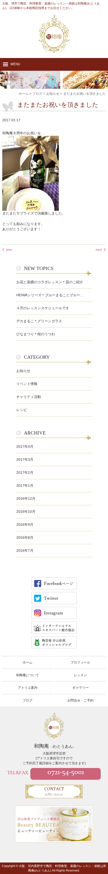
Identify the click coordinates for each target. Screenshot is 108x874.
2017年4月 (24, 446)
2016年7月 (24, 550)
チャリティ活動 (28, 397)
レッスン (80, 675)
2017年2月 (24, 472)
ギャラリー (80, 688)
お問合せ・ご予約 (80, 700)
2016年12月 (25, 498)
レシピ (21, 410)
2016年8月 (24, 538)
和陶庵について (27, 675)
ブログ (27, 700)
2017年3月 (24, 460)
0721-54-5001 (65, 772)
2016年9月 (24, 524)
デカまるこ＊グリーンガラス (39, 321)
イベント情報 (26, 384)
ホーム (27, 662)
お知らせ (23, 371)
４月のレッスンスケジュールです (42, 308)
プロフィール (80, 662)
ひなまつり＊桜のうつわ (35, 334)
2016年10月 (25, 512)
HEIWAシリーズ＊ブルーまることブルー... (49, 295)
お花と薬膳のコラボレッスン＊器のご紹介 (49, 282)
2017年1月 (24, 486)
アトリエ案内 (27, 688)
